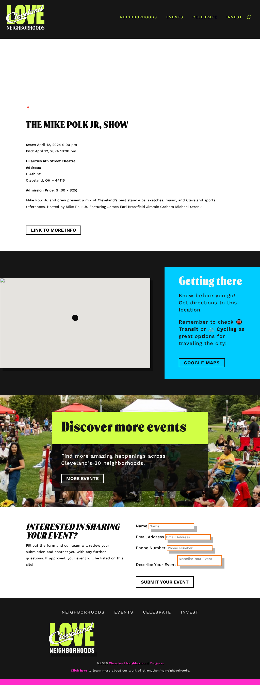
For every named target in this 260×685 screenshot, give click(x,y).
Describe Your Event (156, 564)
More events (82, 478)
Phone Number (151, 547)
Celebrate (204, 17)
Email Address (150, 536)
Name (141, 526)
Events (174, 17)
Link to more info (53, 230)
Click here (79, 670)
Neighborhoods (138, 17)
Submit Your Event (165, 582)
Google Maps (202, 362)
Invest (234, 17)
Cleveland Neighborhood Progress (136, 663)
